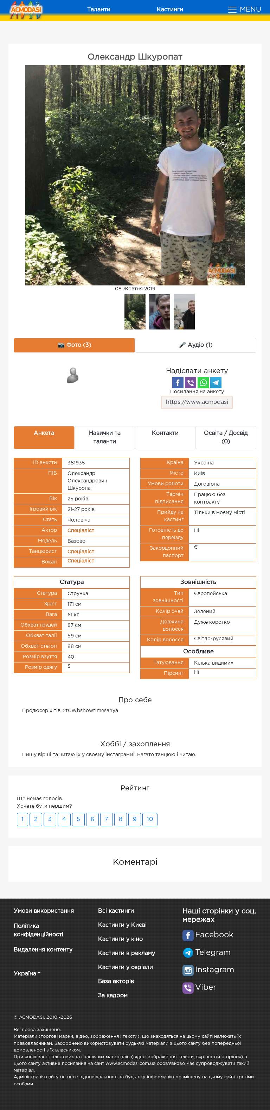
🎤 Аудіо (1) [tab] (196, 345)
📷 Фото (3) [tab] (74, 345)
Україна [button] (25, 973)
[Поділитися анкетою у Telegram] (215, 382)
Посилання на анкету (197, 392)
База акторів (116, 981)
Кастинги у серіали (125, 967)
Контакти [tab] (165, 433)
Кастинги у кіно (120, 939)
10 (150, 819)
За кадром (113, 995)
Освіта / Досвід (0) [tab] (226, 437)
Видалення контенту (43, 949)
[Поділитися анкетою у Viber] (190, 382)
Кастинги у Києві (122, 925)
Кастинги (170, 9)
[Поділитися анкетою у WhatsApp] (203, 382)
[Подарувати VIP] (73, 375)
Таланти (98, 9)
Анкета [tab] (44, 433)
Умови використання (44, 911)
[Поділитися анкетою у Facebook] (178, 382)
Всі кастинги (116, 911)
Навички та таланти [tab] (105, 437)
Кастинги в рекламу (126, 953)
